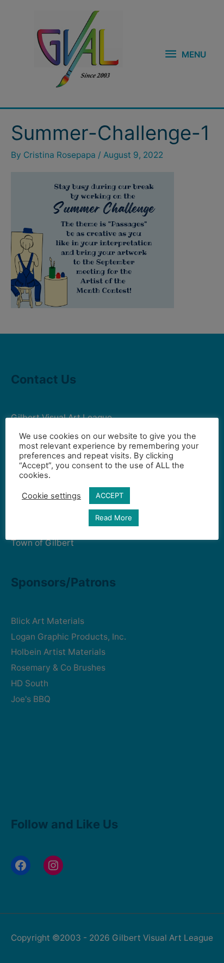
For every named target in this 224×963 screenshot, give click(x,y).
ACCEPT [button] (109, 495)
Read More (113, 517)
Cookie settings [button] (51, 496)
